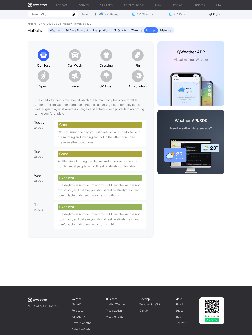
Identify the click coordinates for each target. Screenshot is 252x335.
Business (199, 4)
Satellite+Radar (134, 4)
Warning (83, 4)
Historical (166, 30)
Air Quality (106, 4)
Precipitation (101, 30)
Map (158, 4)
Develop (177, 4)
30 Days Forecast (76, 30)
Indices (151, 30)
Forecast (61, 4)
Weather (55, 30)
